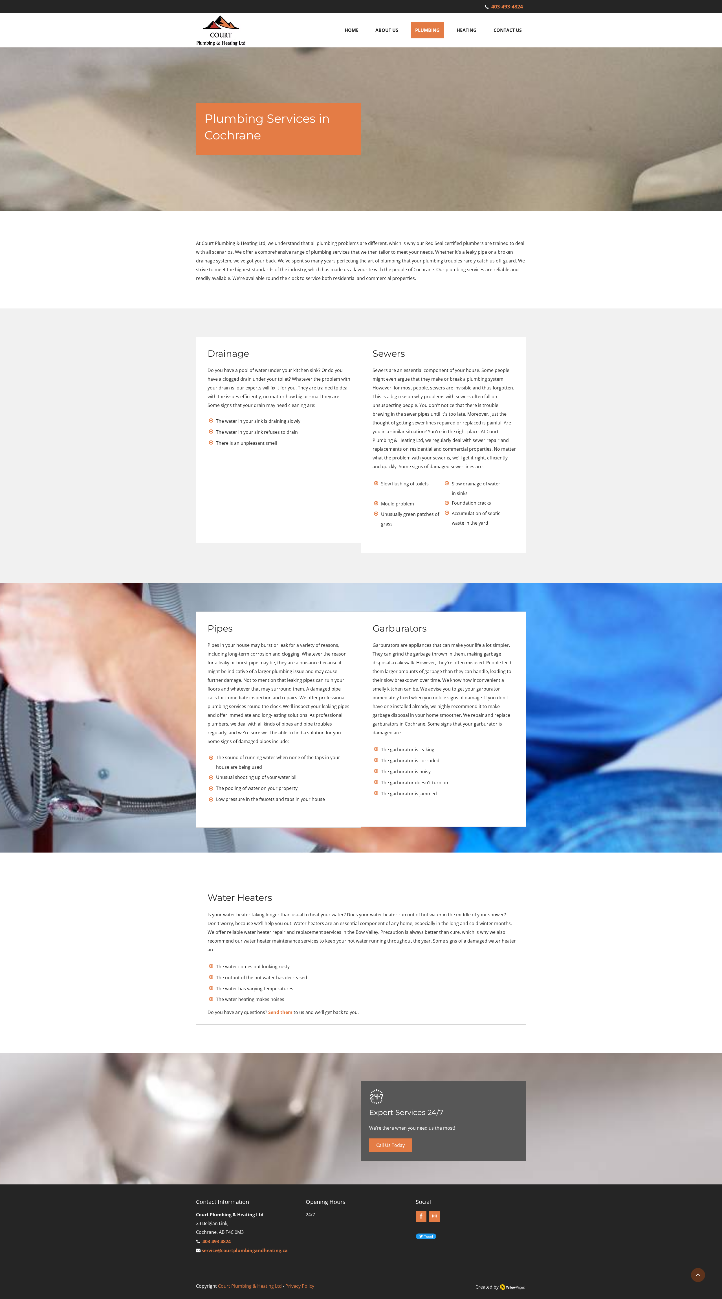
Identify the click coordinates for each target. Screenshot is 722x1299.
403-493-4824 (507, 6)
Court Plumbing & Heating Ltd (250, 1286)
